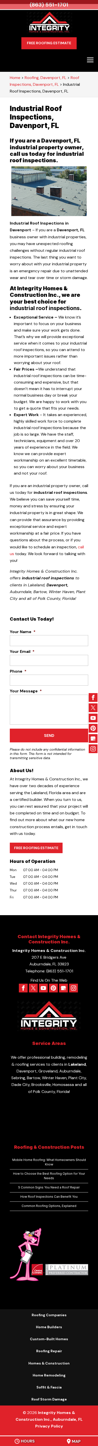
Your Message (26, 691)
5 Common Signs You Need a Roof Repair (49, 1187)
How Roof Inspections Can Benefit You (49, 1196)
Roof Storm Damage (49, 1399)
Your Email (22, 651)
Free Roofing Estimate (49, 43)
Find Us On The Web (49, 980)
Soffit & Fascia (49, 1387)
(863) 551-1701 (49, 4)
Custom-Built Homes (49, 1339)
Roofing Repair (49, 1351)
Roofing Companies (49, 1315)
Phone (18, 671)
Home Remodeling (49, 1375)
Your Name (22, 631)
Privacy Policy (49, 1426)
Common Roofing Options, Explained (49, 1206)
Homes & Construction (49, 1363)
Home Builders (49, 1327)
